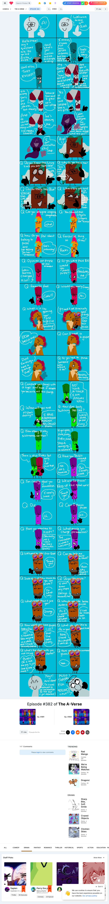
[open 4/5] (54, 355)
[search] (29, 3)
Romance (48, 847)
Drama (26, 847)
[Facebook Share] (73, 732)
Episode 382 (35, 9)
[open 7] (54, 648)
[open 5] (54, 453)
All (5, 847)
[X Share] (68, 732)
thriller (13, 895)
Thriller (58, 847)
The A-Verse (19, 9)
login (38, 752)
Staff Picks (8, 857)
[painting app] (82, 3)
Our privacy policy (89, 896)
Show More (98, 857)
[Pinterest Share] (83, 732)
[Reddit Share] (78, 732)
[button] (86, 3)
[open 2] (54, 160)
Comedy (16, 847)
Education (101, 847)
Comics (6, 9)
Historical (69, 847)
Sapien (13, 888)
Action (90, 847)
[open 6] (54, 550)
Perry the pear (44, 888)
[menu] (5, 3)
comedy (41, 897)
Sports (80, 847)
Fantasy (37, 847)
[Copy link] (87, 732)
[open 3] (54, 258)
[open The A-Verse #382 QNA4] (54, 63)
